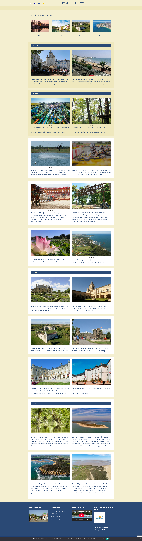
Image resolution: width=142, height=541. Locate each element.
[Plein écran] (89, 519)
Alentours (73, 8)
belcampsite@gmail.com (59, 519)
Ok (107, 538)
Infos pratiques (99, 8)
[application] (82, 515)
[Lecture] (74, 519)
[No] (140, 539)
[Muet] (87, 519)
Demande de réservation (85, 8)
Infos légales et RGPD (100, 530)
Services (65, 8)
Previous (29, 62)
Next (71, 62)
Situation (43, 8)
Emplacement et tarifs (54, 8)
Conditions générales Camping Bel (103, 527)
